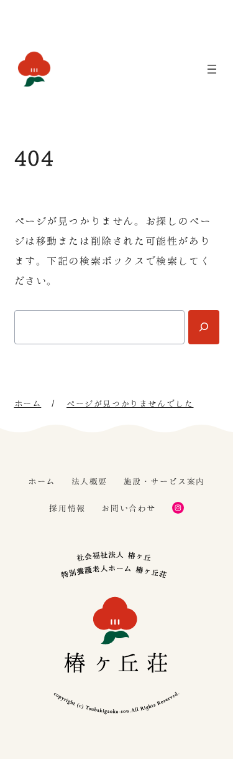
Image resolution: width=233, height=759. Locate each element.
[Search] (203, 327)
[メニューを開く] (211, 69)
